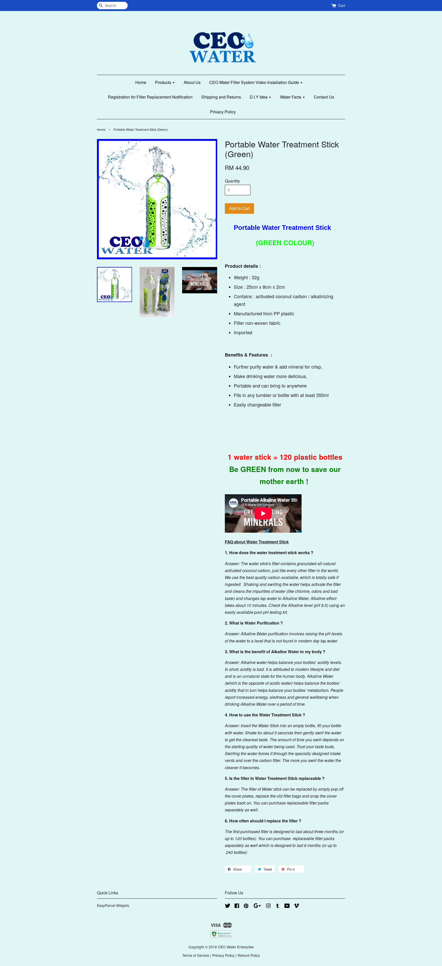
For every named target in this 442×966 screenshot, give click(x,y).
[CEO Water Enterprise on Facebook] (237, 906)
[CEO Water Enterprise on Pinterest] (246, 906)
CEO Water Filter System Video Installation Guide (254, 82)
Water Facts (291, 97)
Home (140, 82)
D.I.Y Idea (259, 97)
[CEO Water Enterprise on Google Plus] (257, 906)
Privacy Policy (223, 112)
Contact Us (324, 97)
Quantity (232, 181)
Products (163, 82)
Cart (341, 5)
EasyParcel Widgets (113, 905)
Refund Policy (249, 955)
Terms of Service (195, 955)
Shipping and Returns (221, 97)
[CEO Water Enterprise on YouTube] (287, 906)
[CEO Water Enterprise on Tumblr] (278, 906)
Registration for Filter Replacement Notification (150, 97)
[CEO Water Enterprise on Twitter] (227, 906)
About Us (192, 82)
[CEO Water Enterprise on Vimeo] (296, 906)
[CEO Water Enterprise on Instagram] (268, 906)
